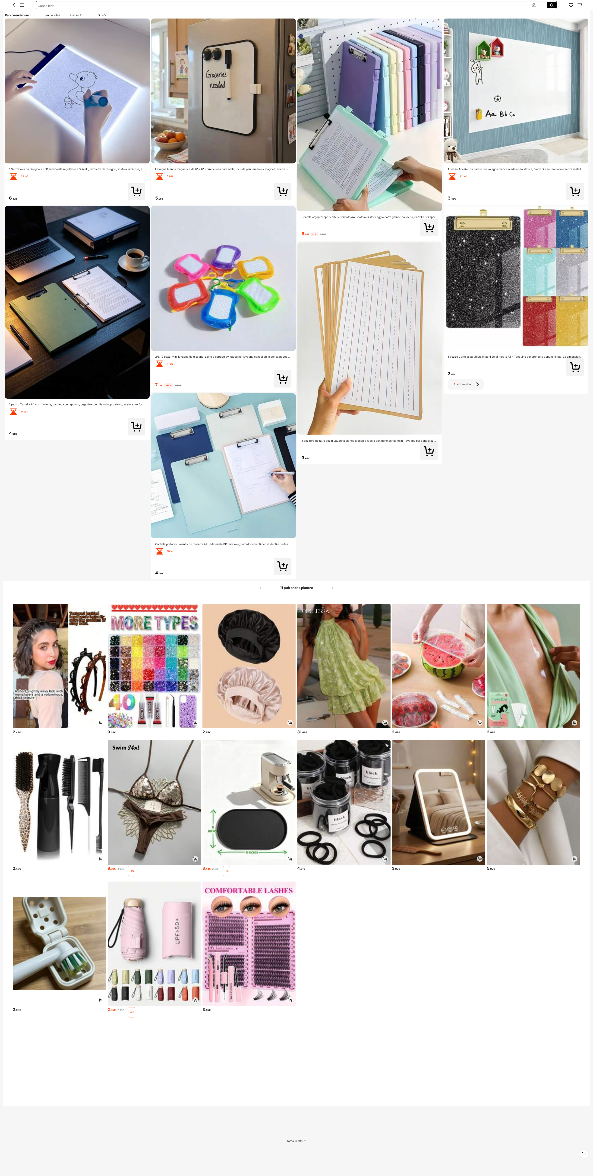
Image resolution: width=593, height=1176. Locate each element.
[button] (13, 5)
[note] (131, 871)
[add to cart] (100, 723)
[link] (571, 5)
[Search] (552, 5)
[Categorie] (22, 5)
